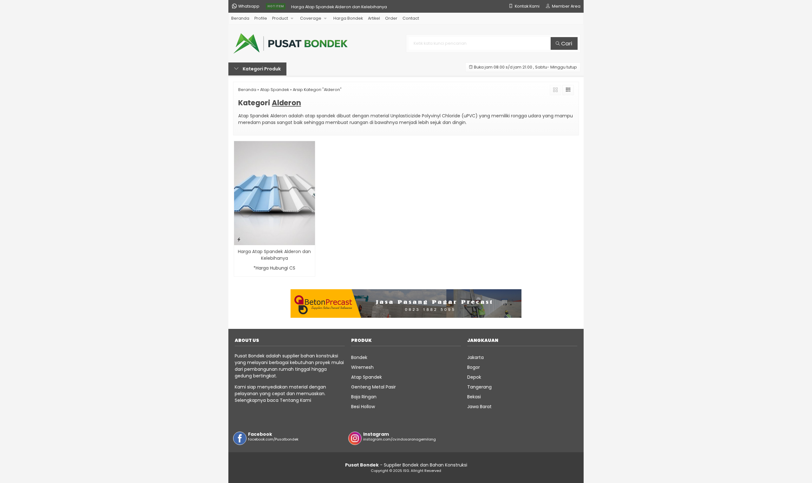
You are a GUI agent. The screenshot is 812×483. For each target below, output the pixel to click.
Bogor (473, 367)
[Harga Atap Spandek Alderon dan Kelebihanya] (274, 193)
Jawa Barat (479, 406)
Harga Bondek (348, 18)
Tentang (289, 400)
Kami (305, 400)
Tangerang (479, 387)
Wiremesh (362, 367)
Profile (260, 18)
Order (391, 18)
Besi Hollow (363, 406)
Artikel (374, 18)
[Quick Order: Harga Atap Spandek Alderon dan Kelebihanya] (239, 239)
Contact (411, 18)
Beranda (240, 18)
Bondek (359, 357)
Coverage (310, 18)
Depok (474, 377)
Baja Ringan (364, 397)
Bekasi (474, 397)
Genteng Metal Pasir (373, 387)
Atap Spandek (366, 377)
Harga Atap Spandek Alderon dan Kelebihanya (339, 6)
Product (280, 18)
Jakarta (475, 357)
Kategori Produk (261, 69)
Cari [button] (566, 43)
